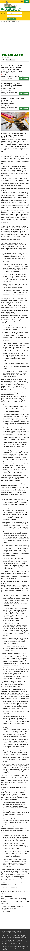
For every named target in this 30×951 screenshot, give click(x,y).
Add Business (15, 931)
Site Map (20, 936)
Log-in (27, 1)
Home (21, 1)
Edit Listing (5, 933)
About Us (8, 931)
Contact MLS (18, 933)
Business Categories (20, 937)
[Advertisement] (15, 38)
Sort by (3, 60)
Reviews (26, 936)
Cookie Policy (13, 936)
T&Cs (7, 936)
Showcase (11, 933)
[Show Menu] (1, 1)
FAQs (3, 936)
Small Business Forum (8, 937)
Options (22, 931)
